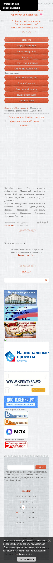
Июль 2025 (26, 491)
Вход (33, 255)
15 (20, 512)
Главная (7, 107)
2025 (16, 107)
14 (17, 512)
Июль (22, 107)
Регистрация (23, 255)
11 (30, 507)
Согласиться (26, 559)
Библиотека (9, 225)
